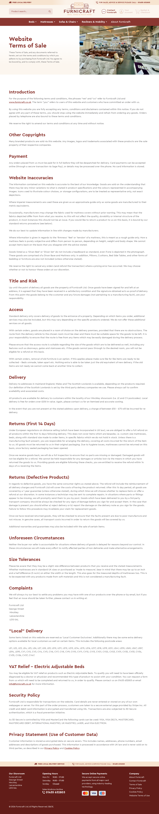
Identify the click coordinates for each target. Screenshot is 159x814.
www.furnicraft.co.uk (20, 102)
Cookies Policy (72, 748)
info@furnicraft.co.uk (20, 684)
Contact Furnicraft (137, 781)
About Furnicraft (136, 777)
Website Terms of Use (139, 796)
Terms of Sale (135, 785)
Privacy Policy (51, 748)
